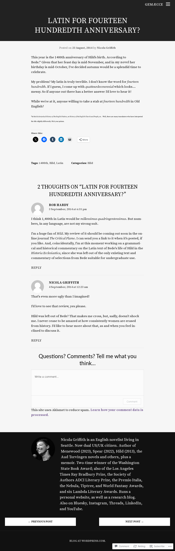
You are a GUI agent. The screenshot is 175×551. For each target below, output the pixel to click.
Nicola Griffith (106, 48)
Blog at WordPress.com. (87, 541)
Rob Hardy (59, 205)
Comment (132, 401)
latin (59, 163)
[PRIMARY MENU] (168, 4)
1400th (43, 163)
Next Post (134, 521)
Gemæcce (154, 4)
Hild (52, 163)
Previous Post (40, 521)
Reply (36, 268)
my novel (122, 62)
